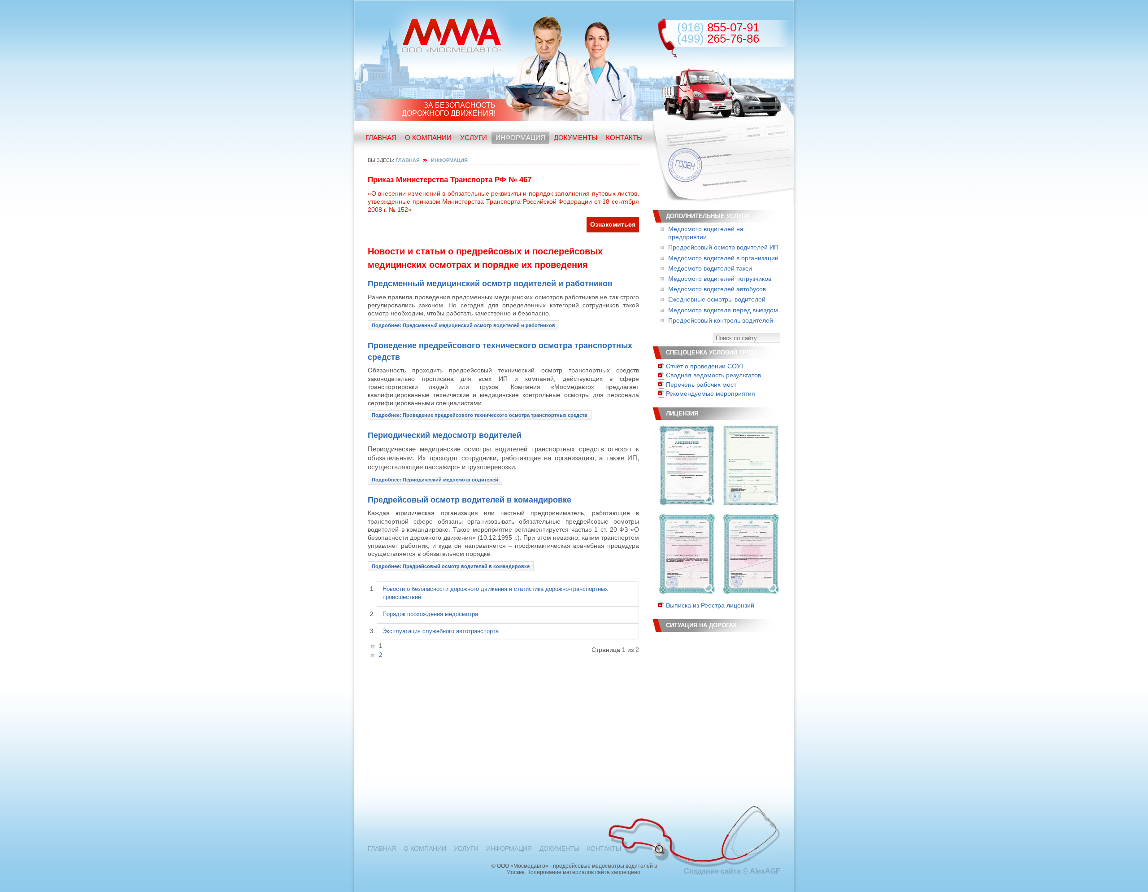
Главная (380, 137)
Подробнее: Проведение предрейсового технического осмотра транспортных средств (479, 415)
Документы (575, 137)
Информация (520, 137)
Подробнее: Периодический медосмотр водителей (435, 479)
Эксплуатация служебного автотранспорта (441, 631)
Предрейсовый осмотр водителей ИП (723, 247)
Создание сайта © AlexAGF (732, 871)
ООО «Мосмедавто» (452, 36)
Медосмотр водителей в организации (723, 258)
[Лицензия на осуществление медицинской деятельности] (686, 465)
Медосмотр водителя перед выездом (723, 310)
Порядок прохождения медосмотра (430, 614)
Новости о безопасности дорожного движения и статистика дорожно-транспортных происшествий (495, 593)
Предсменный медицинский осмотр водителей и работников (490, 283)
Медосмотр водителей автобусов (717, 289)
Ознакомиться (612, 224)
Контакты (624, 137)
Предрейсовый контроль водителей (720, 320)
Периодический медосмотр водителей (445, 435)
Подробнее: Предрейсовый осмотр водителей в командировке (451, 566)
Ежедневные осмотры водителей (716, 299)
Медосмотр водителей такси (710, 268)
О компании (428, 137)
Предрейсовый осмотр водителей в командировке (469, 499)
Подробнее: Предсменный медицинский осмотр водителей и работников (463, 325)
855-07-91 (718, 27)
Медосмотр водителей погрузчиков (719, 278)
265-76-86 (718, 39)
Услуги (473, 137)
